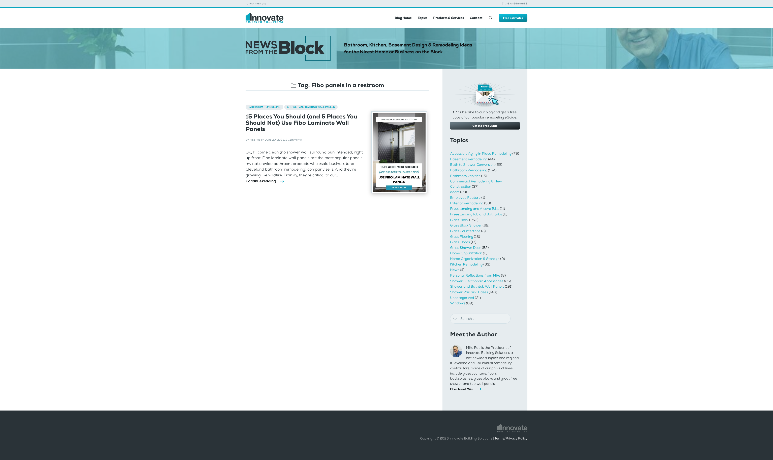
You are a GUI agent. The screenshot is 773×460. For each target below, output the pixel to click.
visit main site (257, 3)
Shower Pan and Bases (469, 292)
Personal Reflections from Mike (475, 275)
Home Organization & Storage (474, 258)
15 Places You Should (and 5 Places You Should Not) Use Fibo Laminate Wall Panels (301, 123)
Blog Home (403, 18)
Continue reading (261, 181)
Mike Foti (254, 139)
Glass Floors (460, 242)
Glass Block (459, 220)
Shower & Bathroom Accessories (476, 281)
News (454, 270)
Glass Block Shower (466, 225)
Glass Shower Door (465, 247)
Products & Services (448, 18)
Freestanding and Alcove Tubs (474, 208)
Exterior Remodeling (466, 203)
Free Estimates (513, 18)
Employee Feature (465, 197)
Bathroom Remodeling (264, 107)
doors (454, 192)
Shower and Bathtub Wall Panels (311, 107)
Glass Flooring (461, 236)
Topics (422, 18)
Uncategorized (462, 297)
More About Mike (461, 389)
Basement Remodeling (468, 159)
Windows (457, 303)
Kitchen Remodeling (466, 264)
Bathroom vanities (465, 176)
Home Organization (466, 253)
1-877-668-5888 (516, 3)
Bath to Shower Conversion (472, 164)
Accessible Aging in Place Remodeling (481, 153)
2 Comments (293, 139)
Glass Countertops (465, 231)
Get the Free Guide (484, 126)
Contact (476, 18)
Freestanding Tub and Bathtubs (476, 214)
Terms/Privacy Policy (511, 438)
